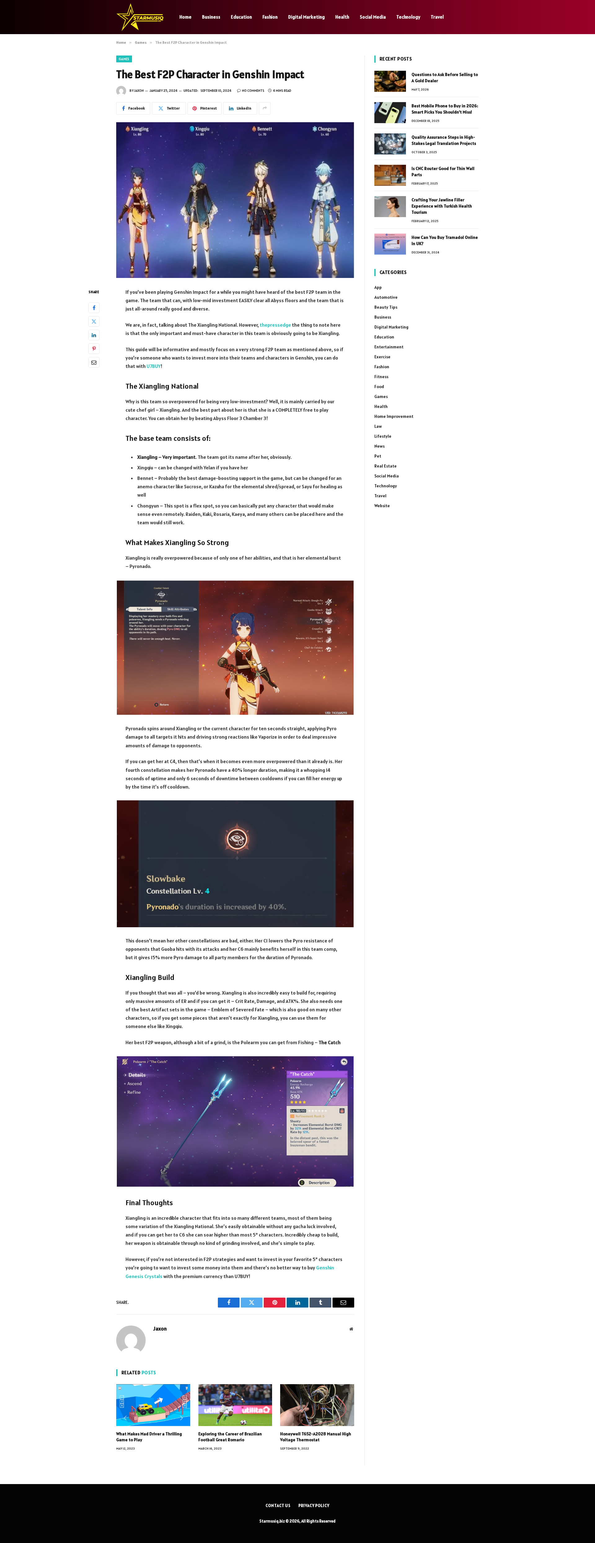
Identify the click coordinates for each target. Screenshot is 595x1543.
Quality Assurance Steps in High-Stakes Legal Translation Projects (444, 140)
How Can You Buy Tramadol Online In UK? (445, 240)
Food (379, 386)
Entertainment (388, 347)
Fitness (381, 376)
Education (241, 17)
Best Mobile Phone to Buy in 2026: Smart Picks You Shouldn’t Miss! (445, 109)
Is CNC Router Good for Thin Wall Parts (443, 171)
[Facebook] (93, 307)
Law (378, 426)
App (378, 287)
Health (342, 17)
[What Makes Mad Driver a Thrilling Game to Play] (153, 1405)
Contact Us (278, 1505)
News (379, 446)
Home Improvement (393, 416)
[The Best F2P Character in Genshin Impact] (235, 200)
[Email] (93, 362)
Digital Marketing (306, 17)
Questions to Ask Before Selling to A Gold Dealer (445, 77)
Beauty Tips (385, 307)
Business (211, 17)
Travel (437, 17)
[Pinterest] (93, 348)
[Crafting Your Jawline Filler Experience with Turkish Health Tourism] (390, 206)
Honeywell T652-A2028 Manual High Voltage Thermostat (315, 1436)
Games (124, 59)
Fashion (270, 17)
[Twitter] (93, 321)
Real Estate (385, 466)
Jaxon (139, 90)
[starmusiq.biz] (139, 17)
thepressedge (275, 325)
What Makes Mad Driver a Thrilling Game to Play (149, 1436)
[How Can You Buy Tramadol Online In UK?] (390, 244)
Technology (408, 17)
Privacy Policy (313, 1505)
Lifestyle (382, 436)
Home (185, 17)
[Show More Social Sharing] (265, 108)
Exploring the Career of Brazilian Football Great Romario (230, 1436)
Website (382, 505)
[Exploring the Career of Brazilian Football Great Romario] (235, 1405)
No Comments (253, 90)
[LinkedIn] (93, 334)
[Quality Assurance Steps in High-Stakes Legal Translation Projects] (390, 143)
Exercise (382, 357)
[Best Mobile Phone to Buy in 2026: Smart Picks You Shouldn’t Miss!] (390, 112)
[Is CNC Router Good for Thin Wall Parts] (390, 175)
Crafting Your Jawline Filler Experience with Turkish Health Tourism (442, 206)
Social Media (373, 17)
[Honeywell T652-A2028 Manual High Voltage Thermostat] (317, 1405)
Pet (377, 456)
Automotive (386, 297)
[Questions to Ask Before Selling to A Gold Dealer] (390, 81)
